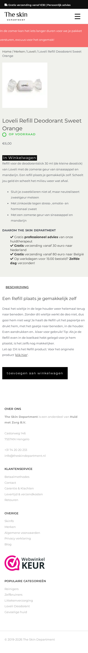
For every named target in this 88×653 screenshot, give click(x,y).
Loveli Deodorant (17, 606)
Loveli (31, 51)
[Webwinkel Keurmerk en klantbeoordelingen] (25, 562)
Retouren (11, 500)
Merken (19, 51)
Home (7, 51)
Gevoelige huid (16, 612)
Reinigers (12, 589)
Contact (10, 482)
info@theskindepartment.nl (25, 455)
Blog (8, 544)
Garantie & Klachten (19, 488)
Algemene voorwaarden (22, 532)
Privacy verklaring (18, 538)
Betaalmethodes (17, 477)
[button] (35, 373)
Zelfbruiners (13, 594)
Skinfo (9, 521)
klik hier (21, 355)
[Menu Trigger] (77, 16)
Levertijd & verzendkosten (24, 494)
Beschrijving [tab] (17, 287)
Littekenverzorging (19, 600)
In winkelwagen (19, 158)
